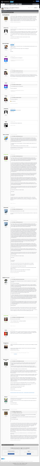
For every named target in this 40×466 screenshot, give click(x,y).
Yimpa (6, 69)
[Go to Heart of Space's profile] (6, 138)
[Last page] (13, 12)
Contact (26, 463)
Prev (3, 12)
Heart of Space (6, 134)
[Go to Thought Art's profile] (6, 346)
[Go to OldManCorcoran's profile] (6, 281)
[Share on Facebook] (2, 458)
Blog (16, 4)
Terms (18, 463)
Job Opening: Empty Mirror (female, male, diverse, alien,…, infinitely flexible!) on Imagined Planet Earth (22, 392)
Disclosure (23, 463)
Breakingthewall (5, 14)
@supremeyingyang (13, 110)
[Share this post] (37, 14)
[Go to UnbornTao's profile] (6, 31)
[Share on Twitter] (3, 458)
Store (20, 4)
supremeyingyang (6, 43)
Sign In (34, 1)
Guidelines (7, 4)
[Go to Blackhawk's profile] (6, 211)
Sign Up (37, 1)
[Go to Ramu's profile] (6, 333)
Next (11, 12)
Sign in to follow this (31, 7)
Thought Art (5, 343)
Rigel (6, 121)
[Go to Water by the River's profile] (6, 364)
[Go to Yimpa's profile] (6, 73)
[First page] (2, 12)
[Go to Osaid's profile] (6, 60)
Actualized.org (14, 463)
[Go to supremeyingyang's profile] (6, 47)
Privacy (20, 463)
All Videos (12, 4)
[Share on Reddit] (4, 458)
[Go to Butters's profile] (6, 400)
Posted (12, 14)
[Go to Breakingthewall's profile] (6, 18)
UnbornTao (6, 27)
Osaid (6, 56)
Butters (5, 396)
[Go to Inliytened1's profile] (6, 158)
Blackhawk (6, 207)
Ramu (6, 330)
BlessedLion (8, 8)
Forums (3, 4)
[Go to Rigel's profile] (6, 125)
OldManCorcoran (5, 277)
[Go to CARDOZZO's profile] (6, 112)
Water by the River (20, 279)
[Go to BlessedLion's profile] (2, 8)
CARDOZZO (6, 108)
